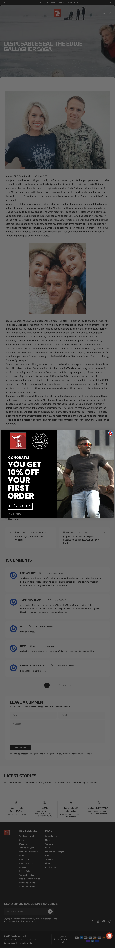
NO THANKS (14, 513)
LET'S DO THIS (19, 506)
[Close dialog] (110, 433)
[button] (107, 935)
